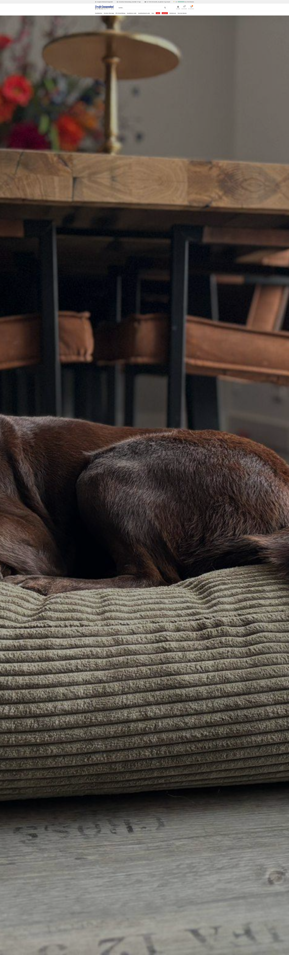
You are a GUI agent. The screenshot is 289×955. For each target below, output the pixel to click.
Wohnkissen (172, 13)
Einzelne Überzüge (109, 13)
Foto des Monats (182, 13)
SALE (158, 13)
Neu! (153, 13)
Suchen (165, 8)
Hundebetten (98, 13)
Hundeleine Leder (131, 13)
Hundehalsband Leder (144, 13)
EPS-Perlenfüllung (120, 13)
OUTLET (165, 13)
